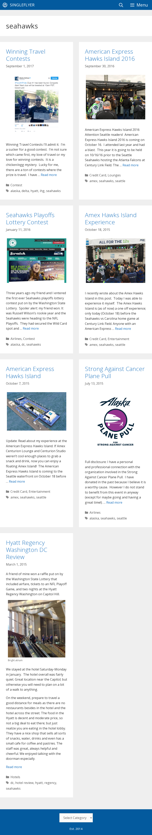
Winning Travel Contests (25, 55)
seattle (120, 181)
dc (23, 344)
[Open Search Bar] (121, 5)
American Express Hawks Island (30, 372)
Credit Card (97, 175)
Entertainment (118, 339)
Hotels (15, 777)
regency (50, 783)
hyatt (34, 191)
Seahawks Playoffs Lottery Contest (30, 218)
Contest (16, 185)
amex (93, 181)
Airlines (16, 339)
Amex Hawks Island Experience (111, 218)
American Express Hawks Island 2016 (110, 55)
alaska (15, 191)
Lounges (114, 175)
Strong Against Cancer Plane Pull (115, 372)
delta (25, 191)
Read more (49, 175)
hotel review (24, 783)
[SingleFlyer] (6, 5)
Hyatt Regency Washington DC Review (26, 549)
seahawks (53, 191)
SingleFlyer (22, 5)
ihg (42, 191)
